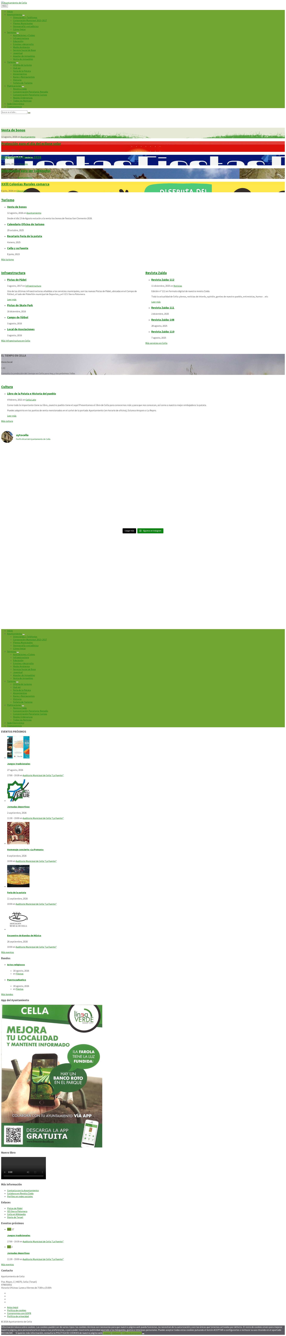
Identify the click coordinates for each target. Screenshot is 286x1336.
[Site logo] (14, 2)
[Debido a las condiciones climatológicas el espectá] (36, 449)
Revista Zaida (156, 272)
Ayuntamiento (28, 136)
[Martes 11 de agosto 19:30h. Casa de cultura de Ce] (250, 465)
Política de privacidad (132, 1333)
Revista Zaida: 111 (162, 307)
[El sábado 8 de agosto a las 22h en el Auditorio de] (179, 506)
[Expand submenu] (23, 15)
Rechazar (116, 1333)
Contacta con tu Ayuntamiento (23, 1190)
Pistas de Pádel (16, 279)
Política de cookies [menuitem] (16, 1310)
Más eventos (7, 952)
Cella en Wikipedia (16, 1214)
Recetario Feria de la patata (24, 236)
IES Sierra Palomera (17, 1211)
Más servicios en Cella (156, 343)
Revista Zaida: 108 (162, 319)
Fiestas (19, 973)
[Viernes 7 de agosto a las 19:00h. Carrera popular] (36, 506)
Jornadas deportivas (18, 806)
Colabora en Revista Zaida (20, 1193)
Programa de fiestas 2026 (21, 157)
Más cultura (7, 421)
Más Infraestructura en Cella (15, 340)
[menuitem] (10, 11)
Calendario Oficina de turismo (25, 224)
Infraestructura (13, 272)
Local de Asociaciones (21, 329)
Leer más (11, 299)
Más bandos (7, 994)
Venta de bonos (13, 130)
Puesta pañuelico (16, 979)
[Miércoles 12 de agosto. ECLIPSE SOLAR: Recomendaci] (107, 506)
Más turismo (7, 259)
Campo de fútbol (17, 317)
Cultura (7, 386)
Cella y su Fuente (17, 248)
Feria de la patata (16, 892)
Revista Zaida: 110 (162, 331)
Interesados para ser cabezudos (26, 170)
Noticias (23, 163)
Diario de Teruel (15, 1217)
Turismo (7, 200)
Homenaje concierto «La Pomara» (25, 849)
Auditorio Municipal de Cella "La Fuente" (43, 775)
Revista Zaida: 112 (162, 279)
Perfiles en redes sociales (20, 1196)
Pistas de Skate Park (20, 305)
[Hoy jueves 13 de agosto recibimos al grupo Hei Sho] (107, 465)
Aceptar (107, 1333)
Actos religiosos (16, 964)
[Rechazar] (143, 1333)
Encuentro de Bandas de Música (24, 935)
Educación (22, 190)
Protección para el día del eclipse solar (31, 143)
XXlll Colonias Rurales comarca (25, 184)
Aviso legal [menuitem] (12, 1307)
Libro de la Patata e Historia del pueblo (31, 393)
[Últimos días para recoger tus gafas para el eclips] (250, 506)
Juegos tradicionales (18, 763)
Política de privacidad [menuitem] (18, 1316)
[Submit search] (29, 112)
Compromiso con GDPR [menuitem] (19, 1313)
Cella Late (31, 399)
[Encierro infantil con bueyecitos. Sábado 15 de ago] (179, 465)
